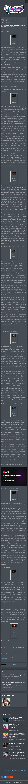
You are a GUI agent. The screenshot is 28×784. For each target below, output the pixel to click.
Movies (22, 30)
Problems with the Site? (14, 770)
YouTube (8, 777)
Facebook (2, 777)
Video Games (4, 31)
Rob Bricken (7, 680)
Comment (10, 31)
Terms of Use (16, 772)
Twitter (5, 777)
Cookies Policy (8, 772)
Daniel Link (5, 30)
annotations (7, 535)
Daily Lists (8, 19)
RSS (21, 772)
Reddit (11, 777)
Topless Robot (9, 782)
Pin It (14, 664)
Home (2, 19)
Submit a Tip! (4, 770)
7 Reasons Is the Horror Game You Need (13, 644)
